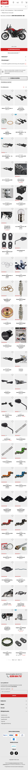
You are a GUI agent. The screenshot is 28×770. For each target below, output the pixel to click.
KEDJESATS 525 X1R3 (7, 557)
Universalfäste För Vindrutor (21, 275)
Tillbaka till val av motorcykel (7, 12)
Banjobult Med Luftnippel (20, 299)
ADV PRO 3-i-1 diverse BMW (21, 156)
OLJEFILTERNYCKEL (7, 323)
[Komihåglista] (22, 2)
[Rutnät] (24, 87)
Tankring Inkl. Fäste (7, 603)
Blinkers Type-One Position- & (7, 108)
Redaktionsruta (4, 715)
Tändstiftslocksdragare (7, 345)
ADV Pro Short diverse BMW (7, 180)
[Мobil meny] (2, 7)
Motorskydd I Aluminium (20, 392)
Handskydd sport (7, 392)
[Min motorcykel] (18, 2)
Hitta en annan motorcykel (13, 52)
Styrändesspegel (21, 415)
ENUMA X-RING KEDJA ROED (7, 533)
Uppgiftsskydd (4, 719)
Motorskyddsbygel (20, 180)
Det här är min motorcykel (14, 49)
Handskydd (21, 369)
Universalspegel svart (21, 250)
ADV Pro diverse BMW (7, 369)
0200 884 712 (15, 676)
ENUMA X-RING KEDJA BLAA (20, 485)
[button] (26, 7)
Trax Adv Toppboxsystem (7, 203)
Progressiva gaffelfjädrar (20, 439)
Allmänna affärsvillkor (5, 717)
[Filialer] (13, 2)
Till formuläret (7, 73)
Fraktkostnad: (5, 764)
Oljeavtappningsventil (21, 557)
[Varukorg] (26, 2)
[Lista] (26, 87)
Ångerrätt (3, 721)
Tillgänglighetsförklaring (6, 723)
